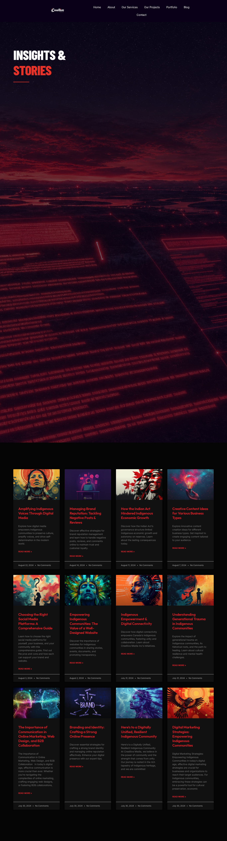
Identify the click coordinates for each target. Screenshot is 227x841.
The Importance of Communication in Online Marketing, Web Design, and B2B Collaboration (36, 736)
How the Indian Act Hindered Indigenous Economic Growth (137, 513)
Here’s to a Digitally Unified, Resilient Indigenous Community (139, 731)
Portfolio (171, 7)
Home (97, 7)
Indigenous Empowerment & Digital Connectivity (136, 619)
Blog (186, 7)
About (111, 7)
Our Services (130, 7)
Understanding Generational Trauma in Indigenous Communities (189, 621)
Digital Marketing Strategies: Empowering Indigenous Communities (186, 736)
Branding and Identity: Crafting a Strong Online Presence (87, 731)
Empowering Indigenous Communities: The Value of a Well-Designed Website (84, 623)
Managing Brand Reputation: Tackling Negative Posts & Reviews (85, 515)
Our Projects (152, 7)
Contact (141, 14)
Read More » (25, 551)
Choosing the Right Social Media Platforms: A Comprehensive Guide (35, 621)
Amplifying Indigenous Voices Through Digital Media (35, 513)
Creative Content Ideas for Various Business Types (190, 513)
